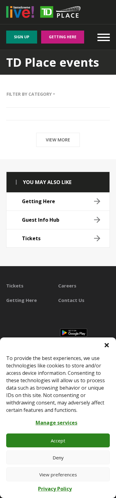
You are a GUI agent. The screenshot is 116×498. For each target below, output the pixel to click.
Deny (58, 457)
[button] (107, 345)
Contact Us (71, 300)
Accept (58, 440)
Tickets (31, 238)
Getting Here (62, 37)
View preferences (58, 474)
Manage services (56, 422)
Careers (67, 285)
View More (58, 140)
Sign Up (21, 37)
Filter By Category (29, 94)
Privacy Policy (55, 488)
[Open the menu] (103, 37)
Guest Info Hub (40, 219)
